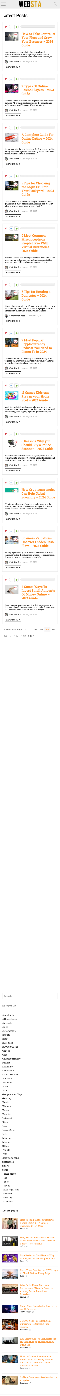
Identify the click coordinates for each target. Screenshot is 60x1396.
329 (47, 629)
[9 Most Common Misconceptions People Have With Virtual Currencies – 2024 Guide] (11, 235)
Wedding (7, 1197)
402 (16, 635)
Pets (4, 1153)
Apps (5, 1026)
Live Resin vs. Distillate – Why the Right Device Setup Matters (37, 1257)
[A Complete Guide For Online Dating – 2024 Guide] (11, 134)
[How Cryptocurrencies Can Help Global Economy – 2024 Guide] (11, 489)
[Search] (55, 4)
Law (4, 1126)
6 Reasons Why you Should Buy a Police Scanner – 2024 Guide (38, 445)
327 (35, 629)
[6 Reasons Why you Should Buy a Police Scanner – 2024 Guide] (11, 440)
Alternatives (9, 1018)
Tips (4, 1177)
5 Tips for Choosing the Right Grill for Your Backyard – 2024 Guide (38, 189)
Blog (5, 1038)
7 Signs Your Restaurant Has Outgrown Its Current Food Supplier (36, 1323)
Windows (7, 1201)
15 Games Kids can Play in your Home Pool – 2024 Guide (35, 396)
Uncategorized (10, 1189)
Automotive (9, 1030)
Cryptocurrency (11, 1058)
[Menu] (3, 4)
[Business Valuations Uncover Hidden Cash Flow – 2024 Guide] (11, 537)
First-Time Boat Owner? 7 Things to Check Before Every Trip (39, 1272)
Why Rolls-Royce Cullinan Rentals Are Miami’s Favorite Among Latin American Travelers (36, 1290)
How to (6, 1114)
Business (7, 1042)
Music (6, 1141)
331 (5, 635)
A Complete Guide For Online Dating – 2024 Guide (38, 138)
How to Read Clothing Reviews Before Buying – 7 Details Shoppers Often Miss (37, 1222)
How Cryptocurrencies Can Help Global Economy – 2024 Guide (38, 493)
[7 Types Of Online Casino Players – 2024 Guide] (11, 85)
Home (5, 1110)
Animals (7, 1022)
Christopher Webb (17, 315)
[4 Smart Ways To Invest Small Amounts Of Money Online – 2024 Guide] (11, 586)
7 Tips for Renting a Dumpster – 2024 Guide (36, 295)
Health (6, 1102)
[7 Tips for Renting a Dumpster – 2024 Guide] (11, 291)
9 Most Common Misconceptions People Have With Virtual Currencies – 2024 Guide (37, 243)
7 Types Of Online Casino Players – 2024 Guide (38, 90)
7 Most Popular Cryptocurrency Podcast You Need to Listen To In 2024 (37, 346)
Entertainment (11, 1074)
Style (5, 1169)
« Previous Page (13, 629)
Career (6, 1050)
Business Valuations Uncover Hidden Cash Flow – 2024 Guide (38, 542)
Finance (7, 1082)
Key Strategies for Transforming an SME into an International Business (38, 1341)
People (6, 1149)
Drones (6, 1062)
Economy (7, 1066)
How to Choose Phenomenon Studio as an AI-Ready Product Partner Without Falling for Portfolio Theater (36, 1361)
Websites (7, 1193)
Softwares (8, 1161)
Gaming (6, 1098)
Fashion (7, 1078)
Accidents (8, 1014)
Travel (6, 1185)
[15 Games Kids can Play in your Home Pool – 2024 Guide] (11, 392)
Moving (6, 1137)
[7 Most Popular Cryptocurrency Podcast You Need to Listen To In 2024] (11, 339)
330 (53, 629)
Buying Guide (10, 1046)
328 (41, 629)
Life (4, 1134)
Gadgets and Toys (12, 1094)
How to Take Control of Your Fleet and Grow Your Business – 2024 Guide (38, 39)
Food (5, 1086)
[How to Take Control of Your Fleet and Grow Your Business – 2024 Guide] (11, 33)
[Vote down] (11, 27)
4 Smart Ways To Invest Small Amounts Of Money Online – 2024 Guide (38, 592)
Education (8, 1070)
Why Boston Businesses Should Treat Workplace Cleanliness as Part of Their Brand (37, 1240)
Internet (7, 1118)
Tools (5, 1181)
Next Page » (27, 635)
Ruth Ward (14, 61)
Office (5, 1145)
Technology (9, 1173)
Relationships (10, 1157)
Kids (5, 1122)
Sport (5, 1165)
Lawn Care (8, 1130)
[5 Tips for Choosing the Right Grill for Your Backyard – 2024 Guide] (11, 182)
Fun (4, 1090)
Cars (5, 1054)
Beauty (6, 1034)
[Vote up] (16, 27)
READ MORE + (13, 66)
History (6, 1106)
